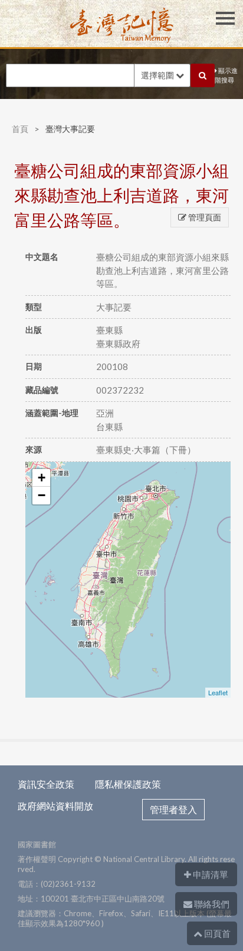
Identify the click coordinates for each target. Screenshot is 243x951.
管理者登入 (173, 809)
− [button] (41, 495)
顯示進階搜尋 (226, 75)
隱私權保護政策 (128, 784)
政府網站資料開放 (55, 805)
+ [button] (41, 477)
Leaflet (218, 692)
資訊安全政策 (46, 784)
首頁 (20, 129)
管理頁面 (203, 217)
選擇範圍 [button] (158, 75)
